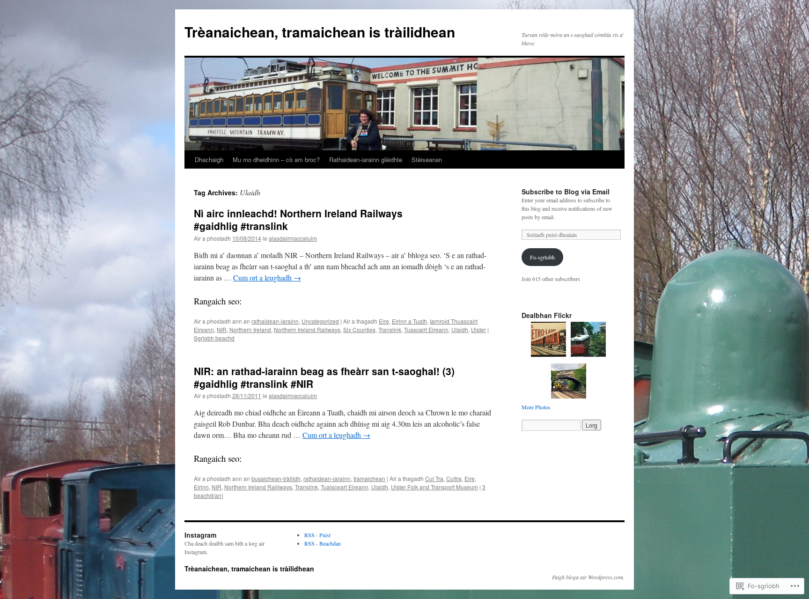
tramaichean (369, 478)
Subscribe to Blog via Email (566, 191)
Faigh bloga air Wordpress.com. (588, 577)
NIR (222, 329)
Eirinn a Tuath (409, 321)
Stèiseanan (427, 159)
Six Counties (359, 329)
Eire (384, 321)
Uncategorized (320, 321)
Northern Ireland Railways (307, 329)
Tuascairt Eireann (426, 329)
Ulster (478, 329)
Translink (389, 329)
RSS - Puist (317, 535)
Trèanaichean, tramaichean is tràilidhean (319, 32)
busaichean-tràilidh (276, 478)
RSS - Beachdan (322, 543)
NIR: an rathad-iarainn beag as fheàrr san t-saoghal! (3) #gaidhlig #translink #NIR (324, 377)
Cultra (454, 478)
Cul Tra (434, 478)
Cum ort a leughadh (267, 277)
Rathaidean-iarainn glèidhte (365, 159)
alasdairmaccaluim (293, 238)
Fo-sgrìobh (542, 257)
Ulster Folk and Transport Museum (434, 487)
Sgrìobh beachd (214, 338)
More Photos (536, 407)
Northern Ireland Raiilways (258, 487)
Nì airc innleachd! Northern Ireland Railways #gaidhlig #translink (298, 219)
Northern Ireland (250, 329)
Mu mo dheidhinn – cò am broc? (276, 159)
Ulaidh (459, 329)
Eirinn (201, 487)
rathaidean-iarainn (275, 321)
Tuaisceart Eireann (344, 487)
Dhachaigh (209, 159)
